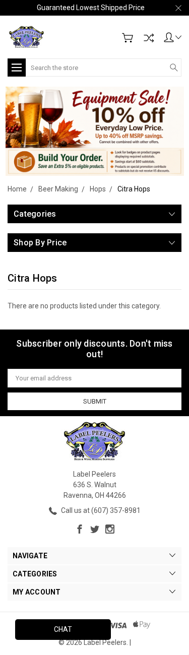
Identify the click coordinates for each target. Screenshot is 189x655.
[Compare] (148, 37)
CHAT (63, 629)
